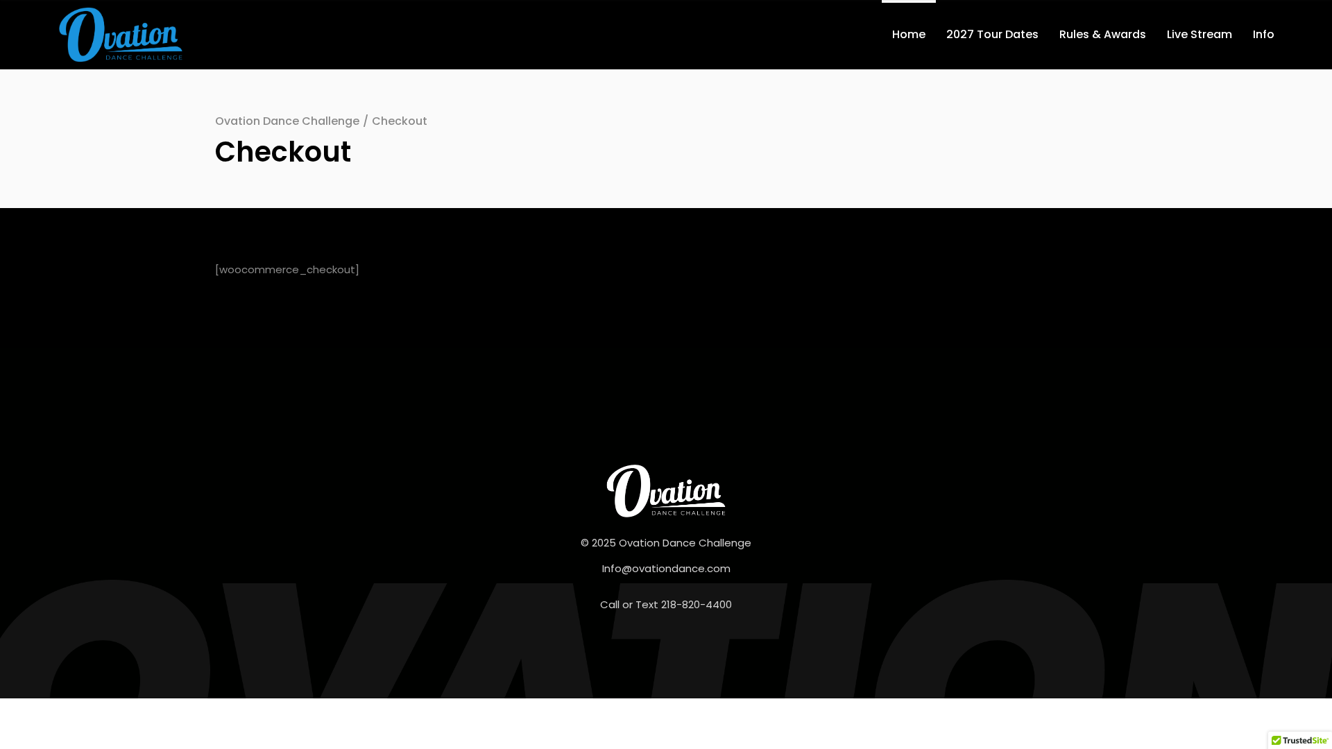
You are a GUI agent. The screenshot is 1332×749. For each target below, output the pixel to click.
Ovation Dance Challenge (287, 121)
